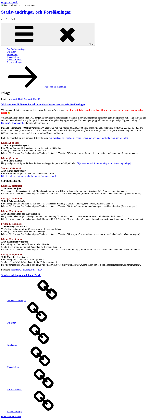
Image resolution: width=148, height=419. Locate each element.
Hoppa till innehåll (9, 2)
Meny (91, 44)
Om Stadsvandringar (16, 49)
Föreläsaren (12, 54)
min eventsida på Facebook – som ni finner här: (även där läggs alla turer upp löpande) (88, 138)
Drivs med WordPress (11, 416)
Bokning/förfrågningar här (13, 123)
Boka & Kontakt (14, 59)
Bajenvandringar (14, 62)
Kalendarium (13, 57)
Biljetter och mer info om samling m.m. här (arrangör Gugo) (104, 163)
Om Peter (11, 52)
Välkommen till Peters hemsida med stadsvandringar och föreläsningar (43, 104)
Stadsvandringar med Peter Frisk (21, 275)
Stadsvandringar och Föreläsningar (36, 12)
